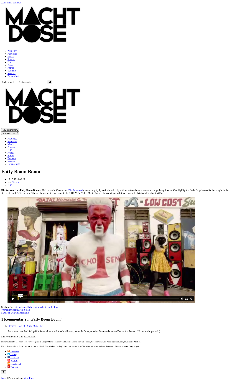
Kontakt (11, 73)
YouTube (14, 361)
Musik (11, 56)
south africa (53, 307)
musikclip (42, 307)
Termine (12, 70)
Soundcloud (15, 364)
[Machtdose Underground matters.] (41, 45)
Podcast (11, 59)
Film (10, 62)
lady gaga (33, 307)
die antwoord (21, 307)
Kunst (10, 65)
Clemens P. (13, 326)
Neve (4, 378)
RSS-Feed (14, 351)
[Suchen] (50, 82)
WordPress (29, 378)
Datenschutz (14, 76)
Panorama (12, 53)
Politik (11, 67)
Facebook (14, 358)
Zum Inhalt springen (11, 2)
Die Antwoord (75, 190)
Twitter (13, 354)
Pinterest (14, 367)
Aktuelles (12, 51)
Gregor (15, 182)
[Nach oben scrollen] (3, 372)
